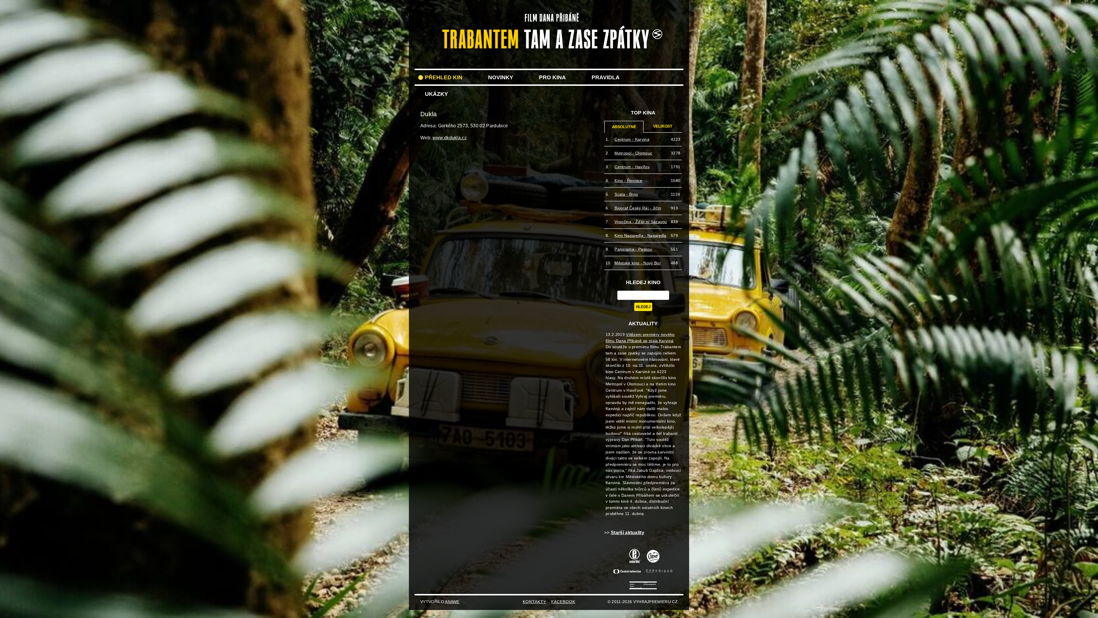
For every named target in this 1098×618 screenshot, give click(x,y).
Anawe (452, 602)
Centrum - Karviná (631, 139)
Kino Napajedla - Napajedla (640, 235)
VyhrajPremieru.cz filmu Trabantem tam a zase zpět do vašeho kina (549, 16)
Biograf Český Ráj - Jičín (637, 208)
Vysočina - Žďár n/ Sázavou (640, 221)
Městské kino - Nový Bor (637, 263)
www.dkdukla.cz (450, 137)
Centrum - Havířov (631, 167)
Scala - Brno (626, 194)
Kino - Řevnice (628, 180)
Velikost (663, 126)
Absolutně (624, 127)
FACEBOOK (563, 602)
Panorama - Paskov (633, 249)
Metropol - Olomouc (633, 153)
